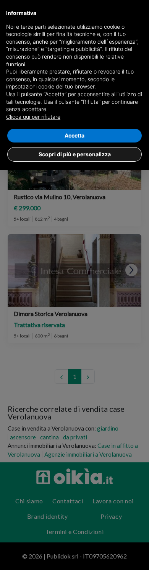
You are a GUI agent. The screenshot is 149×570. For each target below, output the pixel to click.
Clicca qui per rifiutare (33, 116)
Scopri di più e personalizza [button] (75, 154)
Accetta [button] (74, 135)
